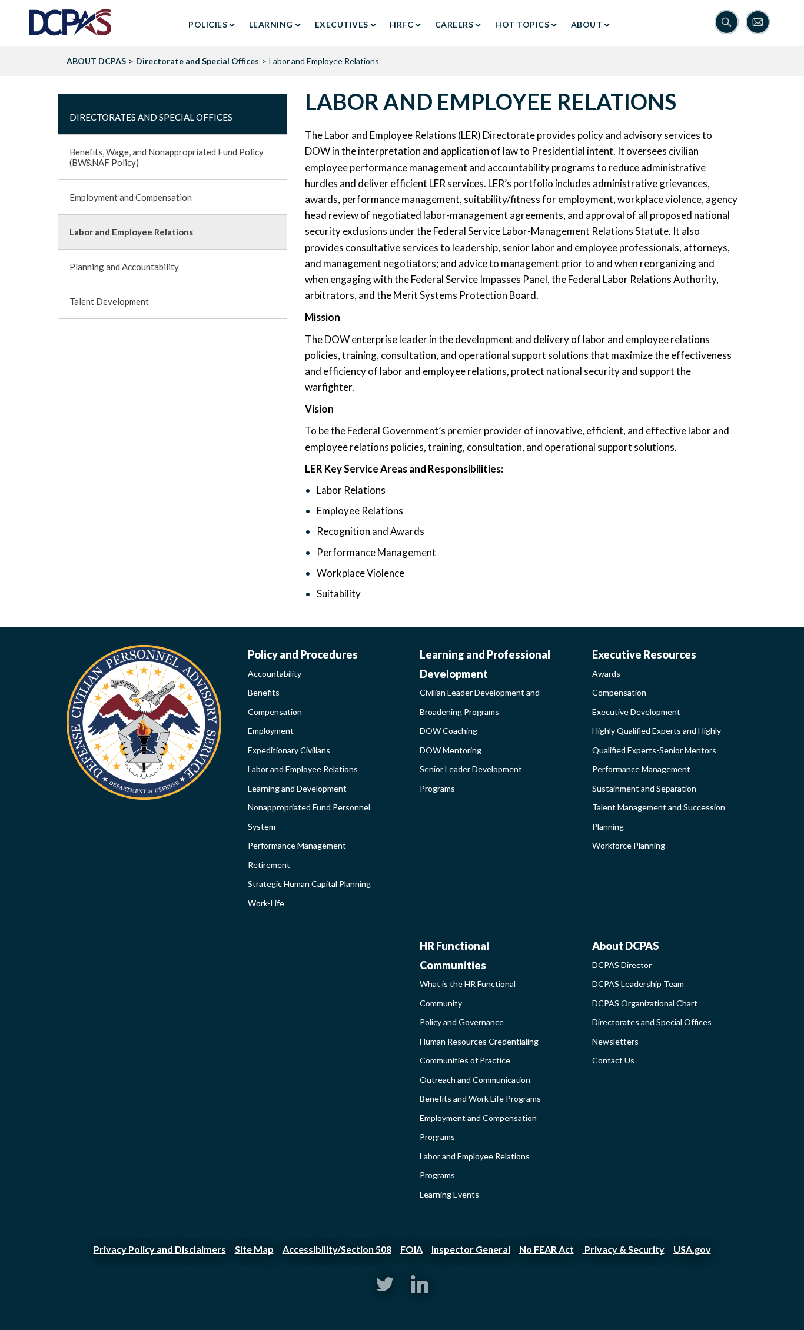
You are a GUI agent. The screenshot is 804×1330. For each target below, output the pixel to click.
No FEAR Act (546, 1249)
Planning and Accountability (124, 266)
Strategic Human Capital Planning (309, 884)
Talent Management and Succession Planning (658, 817)
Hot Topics (522, 24)
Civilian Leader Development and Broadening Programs (480, 702)
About (587, 24)
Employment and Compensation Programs (478, 1127)
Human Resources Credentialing (479, 1041)
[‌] (385, 1290)
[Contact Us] (760, 23)
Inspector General (470, 1249)
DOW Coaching (448, 731)
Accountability (274, 674)
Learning (271, 24)
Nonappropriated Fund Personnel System (309, 817)
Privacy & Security (624, 1249)
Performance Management (297, 845)
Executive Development (636, 712)
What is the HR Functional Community (468, 993)
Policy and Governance (462, 1022)
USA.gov (692, 1249)
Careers (454, 24)
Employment (271, 731)
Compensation (275, 712)
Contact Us (613, 1060)
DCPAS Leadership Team (638, 984)
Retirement (269, 865)
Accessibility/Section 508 (337, 1249)
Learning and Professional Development (485, 664)
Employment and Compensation (130, 197)
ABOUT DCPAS (96, 61)
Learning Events (449, 1194)
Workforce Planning (628, 845)
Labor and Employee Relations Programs (475, 1166)
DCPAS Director (622, 965)
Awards (606, 674)
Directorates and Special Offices (150, 117)
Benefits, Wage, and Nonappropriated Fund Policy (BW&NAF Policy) (166, 157)
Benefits (264, 692)
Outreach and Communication (475, 1080)
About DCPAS (625, 945)
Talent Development (109, 301)
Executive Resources (644, 654)
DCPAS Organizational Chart (644, 1003)
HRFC (401, 24)
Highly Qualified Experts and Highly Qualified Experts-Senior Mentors (656, 740)
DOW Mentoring (450, 750)
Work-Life (266, 903)
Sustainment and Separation (644, 788)
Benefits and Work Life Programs (480, 1098)
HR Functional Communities (454, 955)
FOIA (411, 1249)
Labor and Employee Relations (131, 232)
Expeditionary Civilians (289, 750)
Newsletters (615, 1041)
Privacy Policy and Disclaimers (160, 1249)
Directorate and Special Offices (197, 61)
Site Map (254, 1249)
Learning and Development (297, 788)
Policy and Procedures (303, 654)
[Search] (730, 23)
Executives (341, 24)
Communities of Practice (465, 1060)
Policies (207, 24)
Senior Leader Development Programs (471, 778)
